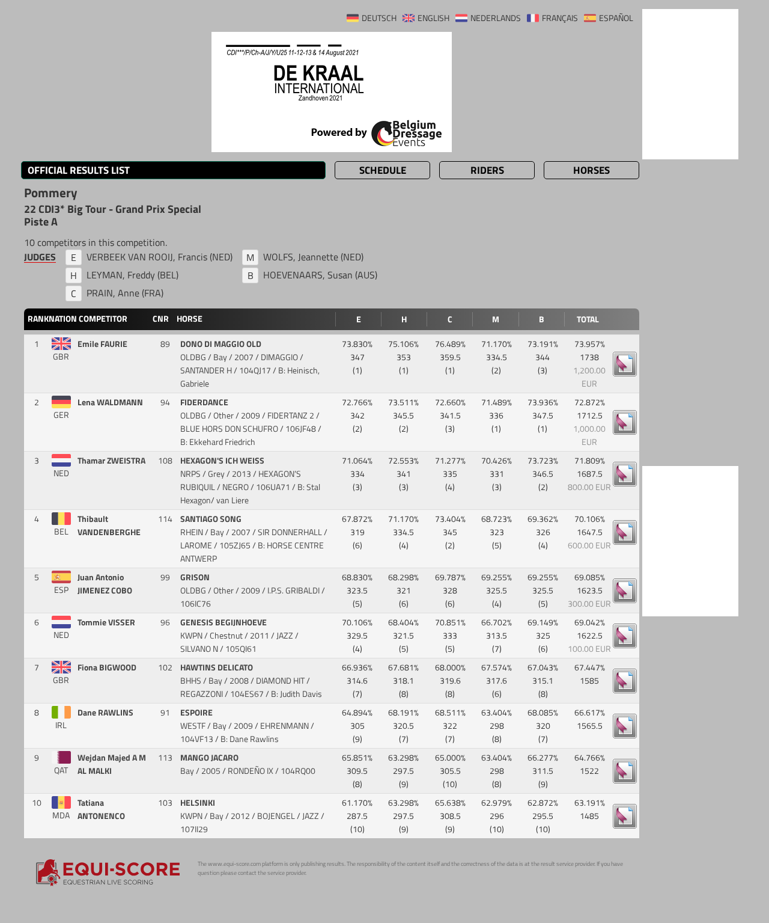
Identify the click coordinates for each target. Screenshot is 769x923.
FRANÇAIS (560, 18)
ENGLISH (433, 18)
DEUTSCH (379, 18)
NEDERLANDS (495, 18)
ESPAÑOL (616, 18)
